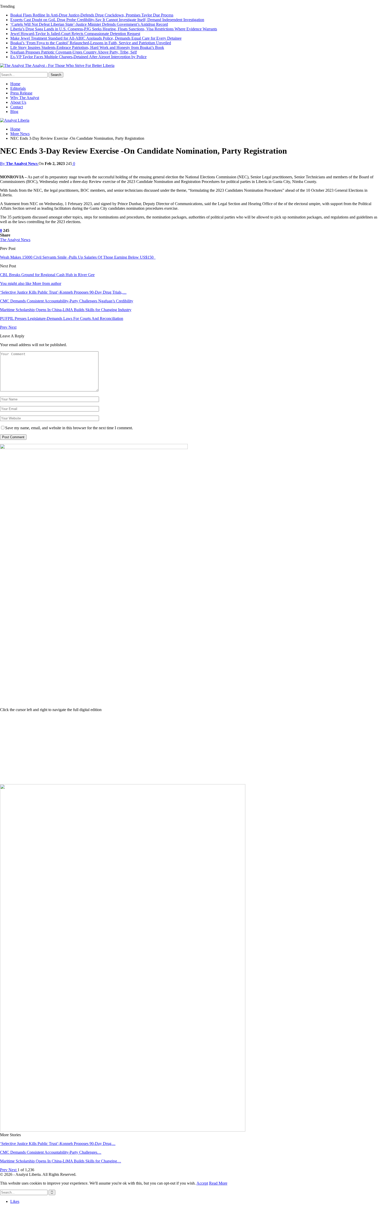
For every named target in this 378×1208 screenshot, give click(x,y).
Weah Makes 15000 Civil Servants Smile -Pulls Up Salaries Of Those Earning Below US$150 (78, 257)
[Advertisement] (189, 748)
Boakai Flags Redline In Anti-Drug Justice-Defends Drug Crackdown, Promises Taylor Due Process (91, 15)
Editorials (18, 88)
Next (12, 327)
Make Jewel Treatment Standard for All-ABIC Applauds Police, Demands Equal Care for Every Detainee (96, 38)
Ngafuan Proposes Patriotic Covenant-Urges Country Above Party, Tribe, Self (73, 52)
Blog (14, 111)
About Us (18, 102)
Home (15, 84)
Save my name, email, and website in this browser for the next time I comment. (69, 428)
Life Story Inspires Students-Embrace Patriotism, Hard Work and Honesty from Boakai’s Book (87, 47)
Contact (16, 107)
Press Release (21, 93)
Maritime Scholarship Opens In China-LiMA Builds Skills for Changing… (60, 1161)
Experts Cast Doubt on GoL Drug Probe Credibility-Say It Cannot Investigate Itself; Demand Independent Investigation (107, 19)
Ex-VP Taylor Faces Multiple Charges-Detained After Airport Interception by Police (78, 57)
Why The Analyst (24, 97)
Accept (202, 1183)
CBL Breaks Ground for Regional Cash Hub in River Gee (47, 275)
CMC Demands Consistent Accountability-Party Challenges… (50, 1152)
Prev (4, 327)
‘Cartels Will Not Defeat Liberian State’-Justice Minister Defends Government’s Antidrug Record (89, 24)
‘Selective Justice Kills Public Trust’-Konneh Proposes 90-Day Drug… (57, 1143)
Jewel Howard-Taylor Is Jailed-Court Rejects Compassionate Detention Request (75, 33)
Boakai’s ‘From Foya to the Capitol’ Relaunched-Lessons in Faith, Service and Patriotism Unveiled (90, 43)
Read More (218, 1183)
